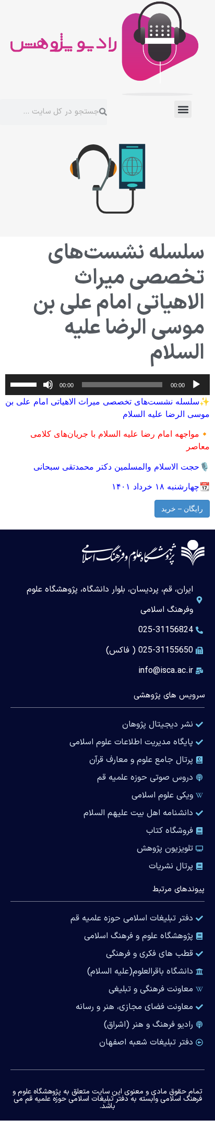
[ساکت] (48, 384)
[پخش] (196, 384)
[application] (107, 384)
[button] (183, 109)
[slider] (25, 383)
